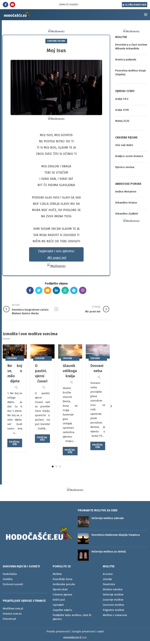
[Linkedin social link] (56, 290)
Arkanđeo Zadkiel (126, 213)
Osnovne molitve (113, 604)
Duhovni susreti (13, 584)
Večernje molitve (113, 594)
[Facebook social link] (5, 4)
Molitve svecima (113, 589)
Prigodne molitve (113, 610)
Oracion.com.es (12, 613)
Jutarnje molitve (113, 599)
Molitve (57, 574)
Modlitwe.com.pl (13, 608)
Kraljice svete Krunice (129, 156)
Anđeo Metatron (125, 191)
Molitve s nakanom (115, 615)
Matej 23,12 (122, 121)
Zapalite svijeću (62, 610)
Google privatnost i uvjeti (88, 631)
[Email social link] (47, 290)
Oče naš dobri (124, 145)
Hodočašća (10, 574)
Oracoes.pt (9, 618)
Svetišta (8, 579)
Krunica (108, 574)
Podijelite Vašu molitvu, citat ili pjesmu (72, 617)
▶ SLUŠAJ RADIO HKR (134, 4)
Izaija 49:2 (121, 98)
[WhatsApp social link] (65, 290)
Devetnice (109, 584)
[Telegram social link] (74, 290)
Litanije (107, 579)
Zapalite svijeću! (68, 4)
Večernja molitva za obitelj (108, 551)
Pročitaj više (14, 443)
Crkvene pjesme (56, 41)
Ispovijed (58, 604)
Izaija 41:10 (122, 109)
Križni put (59, 599)
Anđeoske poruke (64, 584)
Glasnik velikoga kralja (70, 370)
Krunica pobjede (125, 59)
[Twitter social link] (38, 290)
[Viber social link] (82, 290)
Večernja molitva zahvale (107, 518)
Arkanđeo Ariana (126, 202)
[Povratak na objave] (56, 309)
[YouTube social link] (12, 4)
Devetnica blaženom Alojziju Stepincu (115, 534)
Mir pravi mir (56, 258)
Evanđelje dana (62, 579)
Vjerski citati (60, 589)
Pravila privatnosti (58, 631)
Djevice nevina (124, 167)
